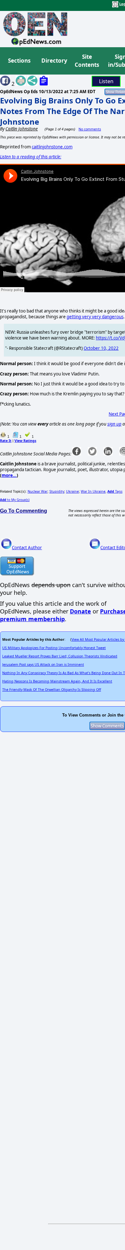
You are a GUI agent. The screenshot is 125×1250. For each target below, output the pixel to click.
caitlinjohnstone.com (52, 147)
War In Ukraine (93, 491)
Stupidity (56, 491)
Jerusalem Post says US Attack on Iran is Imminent (43, 664)
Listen (106, 81)
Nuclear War (37, 491)
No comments (90, 129)
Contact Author (27, 547)
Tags (114, 491)
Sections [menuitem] (19, 60)
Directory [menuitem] (53, 60)
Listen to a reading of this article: (30, 157)
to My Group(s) (14, 499)
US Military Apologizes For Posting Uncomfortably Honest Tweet (54, 648)
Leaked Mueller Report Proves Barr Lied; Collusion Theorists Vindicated (59, 656)
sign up (114, 424)
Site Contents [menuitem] (87, 61)
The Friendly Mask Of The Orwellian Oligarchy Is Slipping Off (51, 689)
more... (9, 475)
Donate (80, 611)
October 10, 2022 (101, 348)
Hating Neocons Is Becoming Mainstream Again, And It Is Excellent (57, 681)
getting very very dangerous (95, 317)
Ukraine (72, 491)
